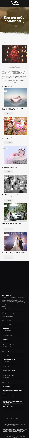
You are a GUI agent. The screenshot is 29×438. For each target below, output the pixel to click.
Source (14, 82)
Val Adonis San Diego (6, 429)
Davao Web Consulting (17, 420)
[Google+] (13, 422)
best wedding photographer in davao (15, 433)
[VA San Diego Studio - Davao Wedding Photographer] (14, 3)
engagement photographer (20, 435)
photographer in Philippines (7, 431)
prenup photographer (12, 435)
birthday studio (13, 430)
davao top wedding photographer (13, 432)
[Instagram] (17, 422)
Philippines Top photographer (17, 431)
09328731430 (7, 315)
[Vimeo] (15, 422)
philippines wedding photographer (9, 436)
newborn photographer (19, 436)
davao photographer (13, 429)
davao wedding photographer (21, 429)
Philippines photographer (21, 430)
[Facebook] (11, 422)
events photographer (7, 430)
